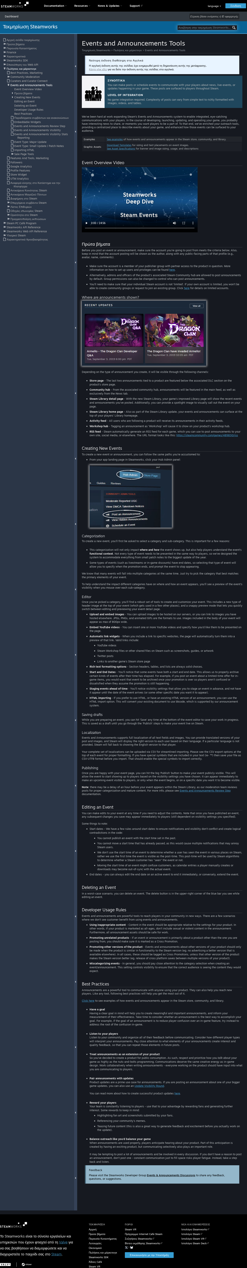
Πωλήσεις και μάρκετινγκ (127, 50)
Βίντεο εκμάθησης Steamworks (142, 1243)
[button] (214, 6)
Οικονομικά (95, 1247)
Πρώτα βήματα (97, 1234)
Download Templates (119, 145)
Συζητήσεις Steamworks (138, 1238)
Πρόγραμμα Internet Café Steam (143, 1234)
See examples (115, 139)
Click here (88, 1000)
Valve (63, 1242)
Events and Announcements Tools (165, 50)
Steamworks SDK (98, 1257)
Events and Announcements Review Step (205, 790)
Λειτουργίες (95, 1243)
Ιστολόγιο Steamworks (194, 1229)
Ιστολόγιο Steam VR (192, 1238)
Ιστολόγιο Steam (190, 1234)
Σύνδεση (235, 5)
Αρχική (92, 1229)
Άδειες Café (95, 1261)
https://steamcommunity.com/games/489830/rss (207, 435)
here (172, 269)
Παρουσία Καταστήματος (103, 1238)
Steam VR (130, 1229)
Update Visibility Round (149, 1085)
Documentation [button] (54, 5)
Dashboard (11, 16)
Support (135, 5)
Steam (56, 1254)
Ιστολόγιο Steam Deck (194, 1243)
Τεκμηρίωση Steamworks (96, 50)
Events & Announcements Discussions (171, 1175)
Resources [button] (81, 5)
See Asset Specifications (121, 148)
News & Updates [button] (108, 5)
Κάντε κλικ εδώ (98, 69)
